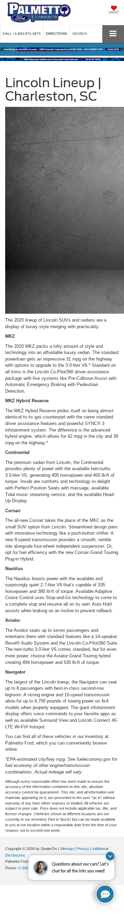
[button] (21, 33)
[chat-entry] (105, 894)
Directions (56, 34)
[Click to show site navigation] (113, 34)
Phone (11, 868)
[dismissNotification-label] (110, 856)
